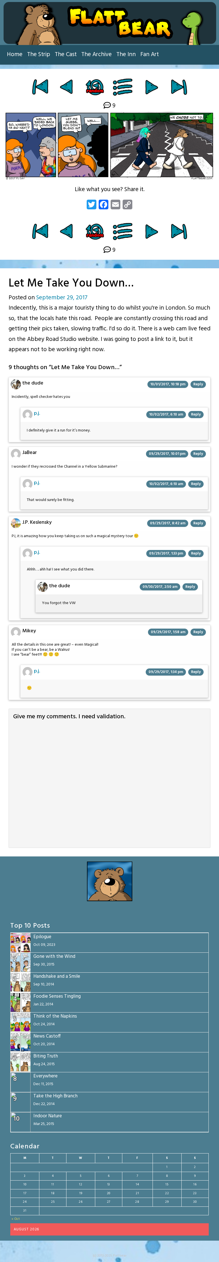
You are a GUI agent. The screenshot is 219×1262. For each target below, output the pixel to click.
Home (15, 54)
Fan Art (149, 54)
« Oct (16, 1219)
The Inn (126, 54)
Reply (198, 384)
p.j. (37, 413)
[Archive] (123, 87)
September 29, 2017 (62, 297)
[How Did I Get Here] (40, 87)
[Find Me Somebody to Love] (151, 87)
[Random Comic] (94, 87)
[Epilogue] (179, 87)
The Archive (96, 54)
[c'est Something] (67, 87)
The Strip (38, 54)
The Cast (66, 54)
